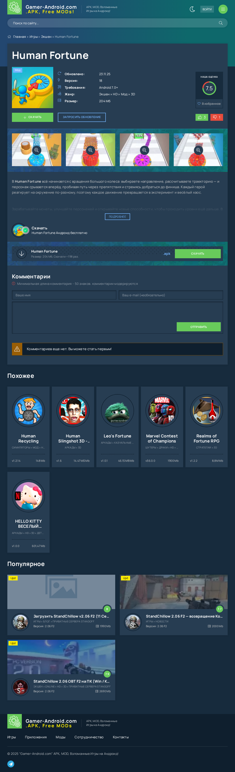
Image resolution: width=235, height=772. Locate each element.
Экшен (46, 36)
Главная (19, 36)
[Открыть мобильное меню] (223, 9)
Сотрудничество (89, 737)
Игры (34, 36)
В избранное (211, 104)
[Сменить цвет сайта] (192, 9)
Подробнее (117, 217)
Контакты (121, 737)
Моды (60, 737)
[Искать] (221, 22)
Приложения (36, 737)
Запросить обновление (82, 117)
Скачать (35, 117)
